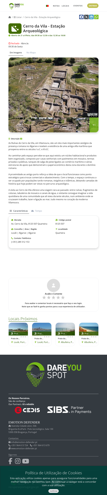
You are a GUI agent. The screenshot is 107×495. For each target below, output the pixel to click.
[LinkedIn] (91, 17)
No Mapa (31, 52)
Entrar (93, 5)
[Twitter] (86, 17)
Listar (19, 17)
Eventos (78, 5)
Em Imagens (16, 52)
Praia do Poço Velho (86, 338)
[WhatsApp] (96, 17)
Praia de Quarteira (39, 338)
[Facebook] (81, 17)
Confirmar (54, 491)
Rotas (56, 6)
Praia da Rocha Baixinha (62, 338)
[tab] (18, 212)
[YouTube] (26, 462)
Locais (65, 6)
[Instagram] (18, 462)
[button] (47, 6)
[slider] (53, 298)
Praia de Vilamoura (15, 338)
